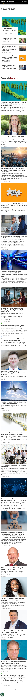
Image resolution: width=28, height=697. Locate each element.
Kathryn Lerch (5, 41)
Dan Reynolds (4, 576)
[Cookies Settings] (2, 694)
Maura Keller (5, 70)
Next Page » (14, 690)
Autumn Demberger (6, 286)
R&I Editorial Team (7, 33)
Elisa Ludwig (4, 379)
